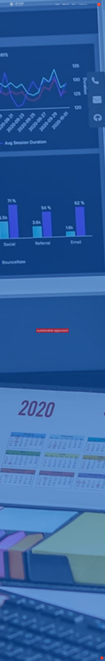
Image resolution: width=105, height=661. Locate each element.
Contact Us (83, 4)
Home (57, 4)
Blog (73, 4)
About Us (65, 4)
